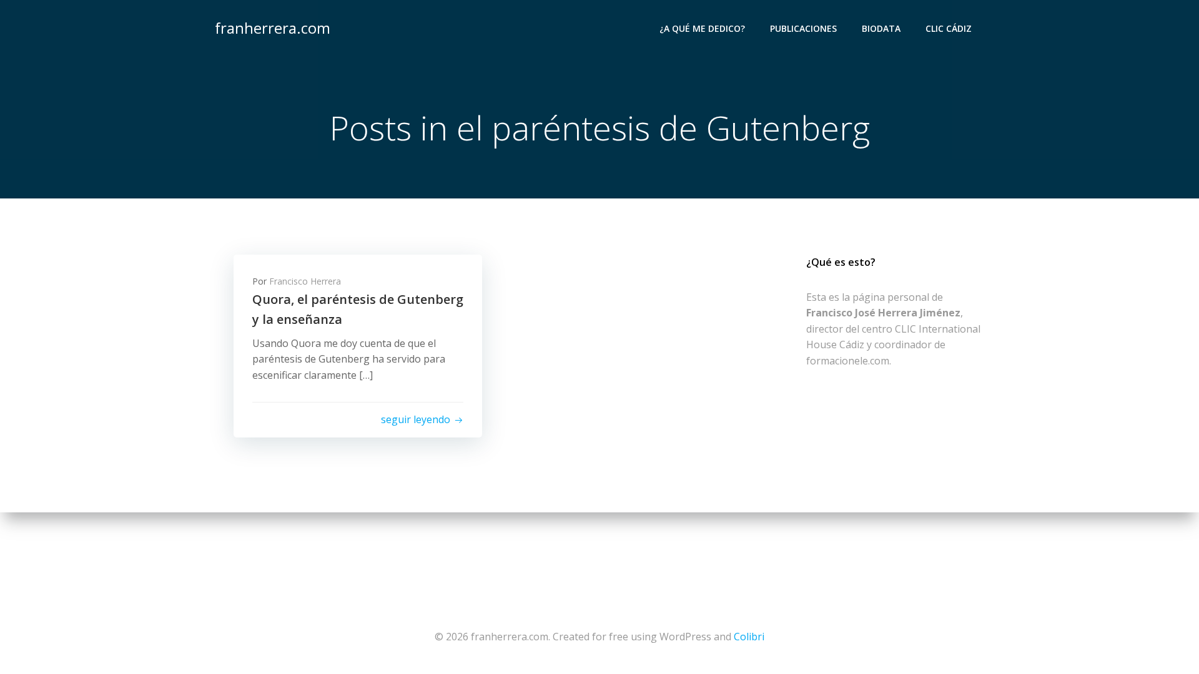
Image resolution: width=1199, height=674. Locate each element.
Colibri (749, 636)
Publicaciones (803, 28)
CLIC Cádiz (948, 28)
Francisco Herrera (305, 281)
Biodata (881, 28)
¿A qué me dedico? (702, 28)
